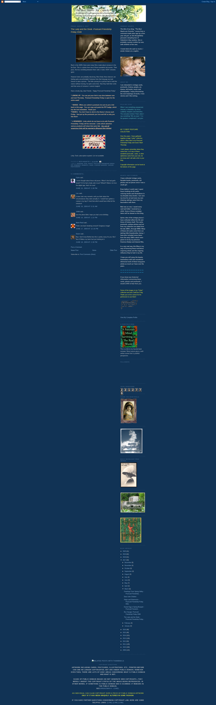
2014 (124, 635)
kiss (85, 163)
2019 (124, 554)
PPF (72, 165)
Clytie (78, 177)
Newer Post (74, 250)
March (127, 589)
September (128, 571)
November (128, 565)
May (126, 583)
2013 (124, 638)
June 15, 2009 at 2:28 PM (86, 188)
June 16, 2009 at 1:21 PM (86, 217)
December (128, 562)
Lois (77, 193)
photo (90, 163)
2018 (124, 557)
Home (94, 250)
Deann (78, 234)
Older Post (113, 250)
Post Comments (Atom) (87, 254)
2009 (124, 650)
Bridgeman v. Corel (109, 688)
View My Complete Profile (128, 317)
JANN (78, 211)
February (128, 623)
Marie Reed (79, 223)
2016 (124, 629)
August (127, 574)
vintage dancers (100, 165)
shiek (91, 165)
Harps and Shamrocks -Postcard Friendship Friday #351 (133, 602)
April (126, 586)
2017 (124, 560)
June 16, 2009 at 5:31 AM (86, 206)
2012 (124, 641)
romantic (85, 165)
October (127, 568)
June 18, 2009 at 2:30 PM (86, 242)
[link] (109, 702)
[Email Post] (100, 161)
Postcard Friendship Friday (104, 163)
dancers (80, 163)
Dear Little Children (130, 596)
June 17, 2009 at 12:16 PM (87, 229)
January (127, 626)
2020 (124, 551)
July (126, 577)
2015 (124, 632)
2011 (124, 644)
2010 (124, 647)
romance (77, 165)
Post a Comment (76, 247)
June (126, 580)
